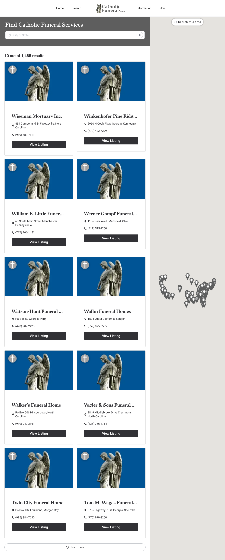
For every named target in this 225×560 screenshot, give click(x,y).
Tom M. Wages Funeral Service (116, 503)
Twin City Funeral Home (37, 503)
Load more (77, 547)
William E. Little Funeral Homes (45, 214)
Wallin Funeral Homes (107, 311)
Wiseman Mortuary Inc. (37, 116)
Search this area (189, 22)
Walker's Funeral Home (36, 405)
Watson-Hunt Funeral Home (42, 311)
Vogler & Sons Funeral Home (114, 405)
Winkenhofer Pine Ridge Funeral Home (125, 116)
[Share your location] (140, 35)
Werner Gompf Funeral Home (115, 214)
